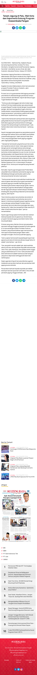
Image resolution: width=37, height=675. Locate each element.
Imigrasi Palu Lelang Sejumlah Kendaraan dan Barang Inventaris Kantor (21, 468)
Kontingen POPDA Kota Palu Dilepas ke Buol (23, 450)
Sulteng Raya (11, 24)
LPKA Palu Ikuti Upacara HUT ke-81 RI (22, 477)
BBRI (4, 551)
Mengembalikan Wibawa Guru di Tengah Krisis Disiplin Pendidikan (19, 602)
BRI (4, 548)
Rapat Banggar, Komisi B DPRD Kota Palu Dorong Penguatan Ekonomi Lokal (21, 609)
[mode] (5, 2)
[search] (2, 2)
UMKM (5, 559)
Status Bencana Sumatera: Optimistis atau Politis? (21, 589)
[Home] (2, 6)
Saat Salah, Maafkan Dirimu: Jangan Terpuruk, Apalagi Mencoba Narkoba (20, 595)
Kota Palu (10, 10)
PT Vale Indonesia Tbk (10, 554)
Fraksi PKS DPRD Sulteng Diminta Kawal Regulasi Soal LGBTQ (21, 631)
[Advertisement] (18, 362)
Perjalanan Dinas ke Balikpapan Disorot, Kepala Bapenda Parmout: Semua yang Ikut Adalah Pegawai (19, 574)
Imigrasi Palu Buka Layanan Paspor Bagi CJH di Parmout (21, 459)
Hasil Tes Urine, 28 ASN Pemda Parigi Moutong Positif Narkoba (20, 582)
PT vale (5, 556)
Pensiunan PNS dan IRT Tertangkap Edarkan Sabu (20, 567)
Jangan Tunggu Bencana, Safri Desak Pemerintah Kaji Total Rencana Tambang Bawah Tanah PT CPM (20, 617)
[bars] (34, 2)
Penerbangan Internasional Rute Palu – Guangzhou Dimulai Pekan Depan (21, 624)
